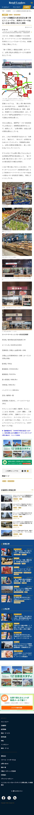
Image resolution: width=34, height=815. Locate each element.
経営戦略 (16, 567)
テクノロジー (17, 7)
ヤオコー (16, 498)
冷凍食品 (16, 574)
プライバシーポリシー (7, 778)
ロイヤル (24, 554)
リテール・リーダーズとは (8, 759)
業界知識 (16, 558)
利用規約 (3, 775)
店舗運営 (26, 7)
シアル (23, 563)
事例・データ (5, 748)
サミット (16, 516)
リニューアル (17, 14)
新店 (21, 498)
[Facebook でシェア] (25, 471)
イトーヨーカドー (18, 572)
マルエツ (16, 534)
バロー (10, 14)
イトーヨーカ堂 (27, 572)
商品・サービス (18, 651)
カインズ (16, 525)
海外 (26, 592)
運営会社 (3, 756)
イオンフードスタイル (19, 601)
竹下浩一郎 (5, 29)
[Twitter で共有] (22, 471)
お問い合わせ (4, 763)
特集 (2, 740)
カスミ (15, 507)
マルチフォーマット (18, 592)
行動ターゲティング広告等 (8, 771)
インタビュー (5, 7)
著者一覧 (3, 767)
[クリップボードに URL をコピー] (28, 471)
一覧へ (32, 489)
